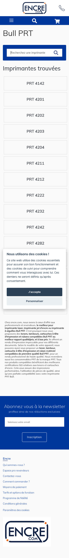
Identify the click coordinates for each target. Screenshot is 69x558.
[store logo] (34, 8)
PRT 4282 (35, 243)
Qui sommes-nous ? (14, 464)
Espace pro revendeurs (16, 470)
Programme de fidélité (15, 498)
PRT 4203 (35, 131)
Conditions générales (15, 503)
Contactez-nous (12, 475)
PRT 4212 (35, 179)
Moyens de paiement (14, 487)
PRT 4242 (35, 227)
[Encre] (27, 532)
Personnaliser (34, 301)
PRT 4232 (35, 211)
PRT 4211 (35, 163)
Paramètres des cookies (16, 510)
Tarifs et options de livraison (18, 492)
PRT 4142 (35, 83)
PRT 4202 (35, 115)
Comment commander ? (16, 481)
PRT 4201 (35, 99)
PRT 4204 (35, 147)
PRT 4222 (35, 195)
